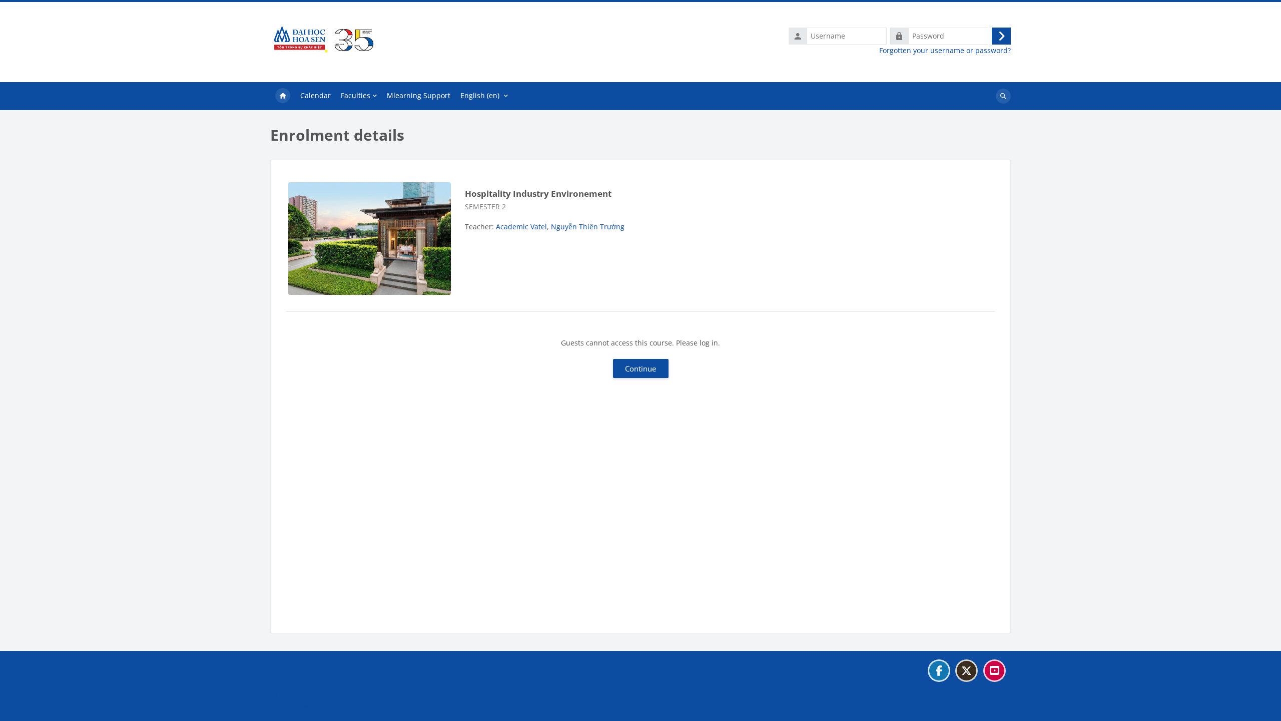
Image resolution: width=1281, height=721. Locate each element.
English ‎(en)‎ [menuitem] (479, 95)
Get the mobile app (308, 707)
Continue (640, 369)
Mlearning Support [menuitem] (418, 95)
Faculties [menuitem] (355, 95)
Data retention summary (317, 695)
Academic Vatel (521, 226)
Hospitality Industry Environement (538, 193)
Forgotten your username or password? (945, 50)
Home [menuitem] (282, 96)
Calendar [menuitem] (315, 95)
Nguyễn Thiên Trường (587, 226)
